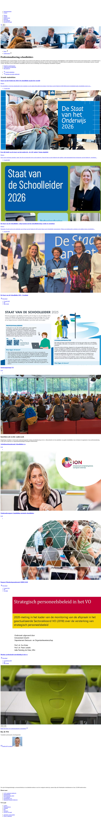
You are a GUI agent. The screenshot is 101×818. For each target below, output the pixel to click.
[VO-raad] (12, 9)
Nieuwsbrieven (7, 807)
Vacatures (6, 811)
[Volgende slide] (5, 726)
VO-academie (7, 20)
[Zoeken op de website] (1, 25)
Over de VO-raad (8, 22)
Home (5, 51)
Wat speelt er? (7, 68)
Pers (5, 809)
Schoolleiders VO (8, 798)
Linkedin (6, 808)
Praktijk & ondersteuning (9, 66)
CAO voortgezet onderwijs (10, 793)
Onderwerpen (7, 18)
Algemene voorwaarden (9, 814)
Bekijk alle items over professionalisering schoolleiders (13, 728)
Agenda (5, 16)
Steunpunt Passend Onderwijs (11, 799)
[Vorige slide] (2, 726)
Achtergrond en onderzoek (10, 67)
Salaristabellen (7, 794)
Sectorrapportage (7, 11)
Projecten (6, 19)
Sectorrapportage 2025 (9, 795)
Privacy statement (8, 816)
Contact (5, 12)
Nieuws (5, 15)
